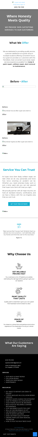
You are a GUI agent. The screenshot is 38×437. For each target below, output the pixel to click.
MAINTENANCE (11, 382)
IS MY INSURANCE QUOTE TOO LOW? (18, 408)
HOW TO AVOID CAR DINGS (15, 414)
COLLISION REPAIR (12, 378)
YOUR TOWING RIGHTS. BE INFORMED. (19, 403)
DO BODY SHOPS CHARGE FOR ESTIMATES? (20, 399)
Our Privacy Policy (19, 427)
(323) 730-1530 (19, 7)
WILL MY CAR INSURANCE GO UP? (17, 410)
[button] (2, 4)
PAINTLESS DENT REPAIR (14, 380)
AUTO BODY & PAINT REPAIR (15, 376)
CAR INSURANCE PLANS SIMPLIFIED (18, 412)
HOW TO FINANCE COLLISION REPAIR (18, 401)
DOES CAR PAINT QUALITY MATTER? (18, 416)
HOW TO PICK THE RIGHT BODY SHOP (18, 421)
